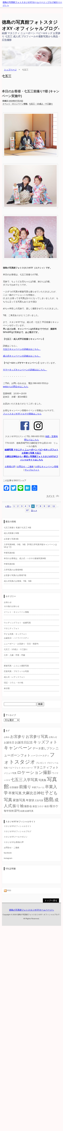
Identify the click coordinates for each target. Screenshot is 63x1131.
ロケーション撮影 (34, 772)
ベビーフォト (14, 768)
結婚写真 (29, 811)
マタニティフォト (11, 628)
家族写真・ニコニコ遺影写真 (16, 666)
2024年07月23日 (16, 101)
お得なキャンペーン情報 (46, 466)
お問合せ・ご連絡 (25, 466)
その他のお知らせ (11, 606)
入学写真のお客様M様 (13, 570)
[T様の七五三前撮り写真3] (30, 261)
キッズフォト (45, 742)
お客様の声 (10, 466)
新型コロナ (38, 806)
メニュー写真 (10, 773)
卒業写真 (15, 793)
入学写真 (30, 780)
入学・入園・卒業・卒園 (14, 655)
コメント (50, 496)
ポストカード (27, 768)
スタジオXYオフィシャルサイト (17, 826)
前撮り (25, 787)
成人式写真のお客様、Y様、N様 (17, 581)
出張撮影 (14, 787)
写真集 (42, 780)
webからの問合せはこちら (15, 386)
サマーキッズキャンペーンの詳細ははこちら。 (25, 369)
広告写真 (39, 800)
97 (27, 510)
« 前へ (8, 506)
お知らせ (8, 602)
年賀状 (30, 800)
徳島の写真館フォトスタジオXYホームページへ (31, 910)
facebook (8, 853)
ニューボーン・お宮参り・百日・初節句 (21, 644)
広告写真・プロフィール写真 (16, 671)
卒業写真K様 (9, 553)
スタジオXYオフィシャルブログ (17, 831)
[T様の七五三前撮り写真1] (30, 158)
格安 (46, 806)
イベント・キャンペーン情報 (14, 104)
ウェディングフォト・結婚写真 (17, 623)
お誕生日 (9, 742)
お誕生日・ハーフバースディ (16, 638)
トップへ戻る (51, 900)
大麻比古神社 (33, 793)
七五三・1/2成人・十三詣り (41, 104)
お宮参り (17, 736)
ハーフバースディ (40, 755)
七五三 (17, 779)
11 (53, 506)
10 (49, 506)
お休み (7, 737)
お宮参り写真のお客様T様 (15, 575)
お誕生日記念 (24, 742)
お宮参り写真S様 (11, 539)
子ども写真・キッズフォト (15, 634)
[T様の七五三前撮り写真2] (30, 210)
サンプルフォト (32, 470)
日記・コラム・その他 (13, 683)
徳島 (49, 799)
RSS (9, 890)
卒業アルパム (38, 787)
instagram (8, 858)
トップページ (10, 69)
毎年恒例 (9, 810)
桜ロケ (54, 806)
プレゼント (41, 763)
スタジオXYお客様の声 (14, 842)
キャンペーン (18, 747)
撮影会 (28, 806)
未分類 (7, 688)
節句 (17, 810)
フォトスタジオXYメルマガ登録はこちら (22, 414)
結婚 (22, 811)
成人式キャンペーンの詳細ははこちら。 (22, 356)
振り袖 (18, 806)
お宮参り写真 (37, 736)
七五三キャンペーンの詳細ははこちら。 (22, 349)
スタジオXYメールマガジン (15, 837)
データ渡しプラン (44, 748)
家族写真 (19, 800)
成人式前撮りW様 (11, 533)
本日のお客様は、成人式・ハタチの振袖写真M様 (25, 558)
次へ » (34, 510)
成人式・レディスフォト (14, 677)
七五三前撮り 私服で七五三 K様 (17, 527)
